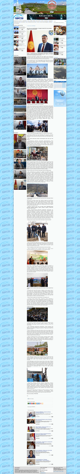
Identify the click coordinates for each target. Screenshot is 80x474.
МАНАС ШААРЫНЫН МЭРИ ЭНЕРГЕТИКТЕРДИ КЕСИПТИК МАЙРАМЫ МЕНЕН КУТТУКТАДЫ (22, 27)
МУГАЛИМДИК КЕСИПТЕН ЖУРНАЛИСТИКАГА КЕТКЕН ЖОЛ (19, 64)
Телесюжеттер (57, 25)
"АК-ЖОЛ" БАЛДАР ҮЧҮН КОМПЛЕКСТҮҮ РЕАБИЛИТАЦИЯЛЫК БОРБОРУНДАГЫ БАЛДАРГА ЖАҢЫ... (22, 36)
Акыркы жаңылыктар (18, 25)
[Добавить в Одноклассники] (35, 403)
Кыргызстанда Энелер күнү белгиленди (62, 42)
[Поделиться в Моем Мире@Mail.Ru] (33, 403)
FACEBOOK (43, 468)
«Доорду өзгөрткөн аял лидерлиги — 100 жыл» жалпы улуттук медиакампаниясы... (22, 49)
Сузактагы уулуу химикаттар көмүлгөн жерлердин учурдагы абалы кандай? (19, 110)
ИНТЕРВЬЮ (33, 25)
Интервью (16, 132)
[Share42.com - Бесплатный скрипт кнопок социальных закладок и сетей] (42, 403)
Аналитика (16, 55)
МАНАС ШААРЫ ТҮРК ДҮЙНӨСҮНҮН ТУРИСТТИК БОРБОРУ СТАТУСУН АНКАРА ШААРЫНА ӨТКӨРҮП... (22, 31)
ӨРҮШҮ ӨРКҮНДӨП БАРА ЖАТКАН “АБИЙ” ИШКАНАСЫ (19, 177)
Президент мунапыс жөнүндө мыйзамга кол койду (62, 39)
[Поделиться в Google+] (32, 403)
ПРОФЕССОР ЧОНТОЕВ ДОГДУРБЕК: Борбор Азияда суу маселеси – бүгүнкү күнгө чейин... (19, 168)
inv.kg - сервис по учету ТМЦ (58, 471)
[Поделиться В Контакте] (39, 403)
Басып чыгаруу (31, 398)
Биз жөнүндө (16, 23)
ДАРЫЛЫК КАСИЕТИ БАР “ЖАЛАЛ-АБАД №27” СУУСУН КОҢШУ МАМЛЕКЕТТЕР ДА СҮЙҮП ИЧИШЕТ (19, 96)
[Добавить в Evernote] (28, 403)
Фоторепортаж (56, 57)
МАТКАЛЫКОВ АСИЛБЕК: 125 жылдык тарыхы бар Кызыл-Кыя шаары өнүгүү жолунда (19, 157)
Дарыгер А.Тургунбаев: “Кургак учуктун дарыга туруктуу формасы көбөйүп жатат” (19, 119)
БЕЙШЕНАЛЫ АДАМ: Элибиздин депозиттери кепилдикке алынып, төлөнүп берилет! (19, 148)
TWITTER (42, 471)
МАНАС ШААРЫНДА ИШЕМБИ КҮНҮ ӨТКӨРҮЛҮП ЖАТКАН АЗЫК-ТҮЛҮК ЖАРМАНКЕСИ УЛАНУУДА (22, 44)
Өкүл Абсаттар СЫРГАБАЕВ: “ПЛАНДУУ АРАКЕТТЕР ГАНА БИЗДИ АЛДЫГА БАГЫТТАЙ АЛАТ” (20, 188)
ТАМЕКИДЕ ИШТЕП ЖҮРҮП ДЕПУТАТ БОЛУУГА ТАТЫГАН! (19, 85)
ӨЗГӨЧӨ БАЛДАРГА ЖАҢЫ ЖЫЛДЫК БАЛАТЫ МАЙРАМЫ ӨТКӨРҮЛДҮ (22, 40)
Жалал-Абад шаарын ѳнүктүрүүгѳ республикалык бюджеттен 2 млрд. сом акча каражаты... (19, 128)
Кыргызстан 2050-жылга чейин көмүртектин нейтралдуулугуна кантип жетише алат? (19, 103)
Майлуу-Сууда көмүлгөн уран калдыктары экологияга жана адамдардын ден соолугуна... (62, 52)
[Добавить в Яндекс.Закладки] (40, 403)
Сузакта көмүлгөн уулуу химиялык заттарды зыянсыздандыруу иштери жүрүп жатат (19, 74)
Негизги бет (29, 25)
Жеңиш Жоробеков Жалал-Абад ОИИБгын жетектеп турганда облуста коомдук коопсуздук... (62, 46)
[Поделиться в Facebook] (30, 403)
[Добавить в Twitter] (37, 403)
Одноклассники (44, 470)
